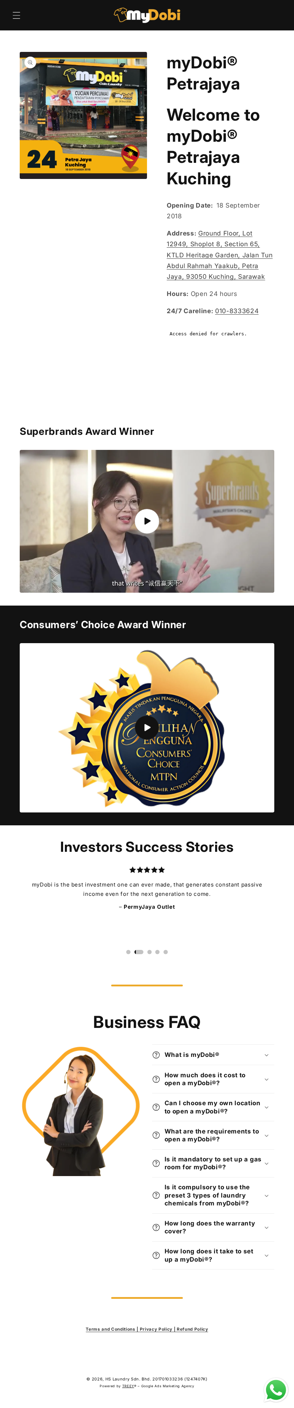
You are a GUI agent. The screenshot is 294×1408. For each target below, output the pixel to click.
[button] (16, 15)
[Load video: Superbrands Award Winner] (147, 521)
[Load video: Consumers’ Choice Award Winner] (147, 727)
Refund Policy (192, 1329)
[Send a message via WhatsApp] (276, 1390)
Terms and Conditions (110, 1329)
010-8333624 (237, 311)
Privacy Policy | (158, 1329)
